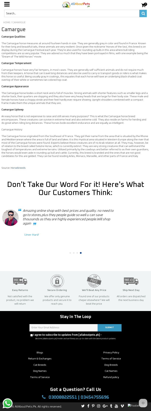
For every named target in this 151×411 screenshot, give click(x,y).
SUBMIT (109, 327)
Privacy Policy (111, 335)
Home (6, 22)
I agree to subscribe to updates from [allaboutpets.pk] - (76, 335)
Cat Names (111, 371)
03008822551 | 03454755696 (78, 397)
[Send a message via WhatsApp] (7, 403)
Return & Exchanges (40, 358)
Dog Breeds (111, 365)
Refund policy (111, 377)
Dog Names (40, 371)
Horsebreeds (18, 168)
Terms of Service (111, 358)
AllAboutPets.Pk (25, 406)
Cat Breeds (40, 365)
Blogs (40, 352)
